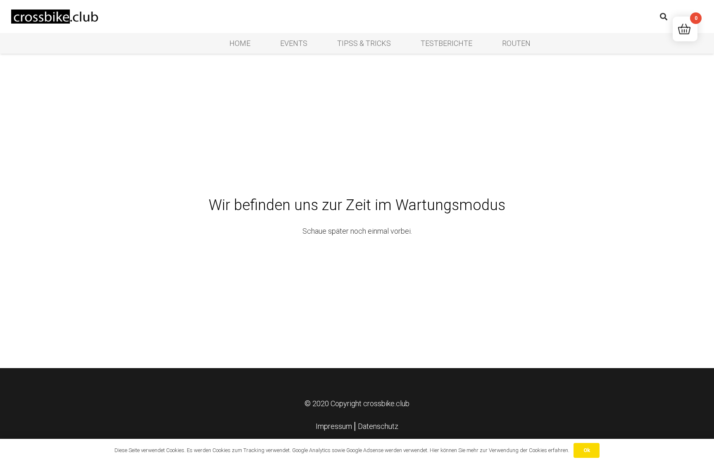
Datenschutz (378, 426)
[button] (663, 16)
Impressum (334, 426)
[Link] (56, 17)
